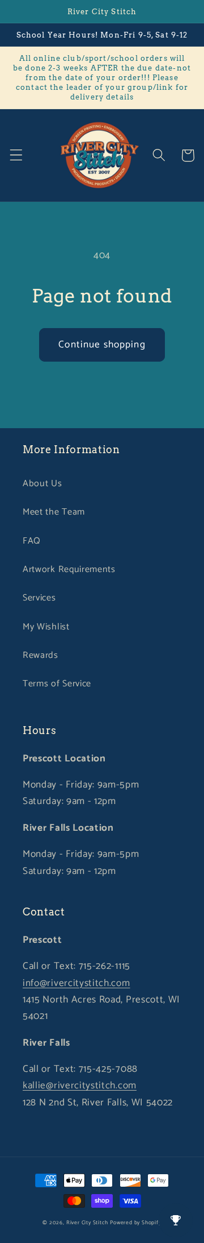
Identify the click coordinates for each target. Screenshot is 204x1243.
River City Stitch (87, 1222)
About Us (42, 483)
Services (39, 598)
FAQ (32, 541)
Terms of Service (57, 683)
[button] (16, 155)
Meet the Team (54, 512)
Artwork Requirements (69, 569)
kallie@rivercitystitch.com (80, 1085)
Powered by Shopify (136, 1222)
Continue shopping (102, 345)
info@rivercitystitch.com (76, 983)
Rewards (40, 655)
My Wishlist (46, 627)
